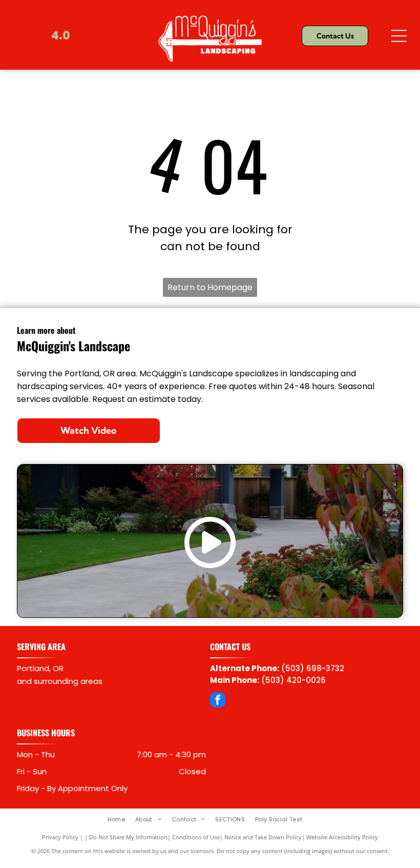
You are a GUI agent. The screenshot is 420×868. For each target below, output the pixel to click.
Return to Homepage (210, 287)
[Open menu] (399, 36)
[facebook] (217, 701)
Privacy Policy (60, 837)
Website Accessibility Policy (342, 837)
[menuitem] (121, 819)
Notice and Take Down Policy (263, 837)
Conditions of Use (196, 837)
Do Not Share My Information (128, 837)
